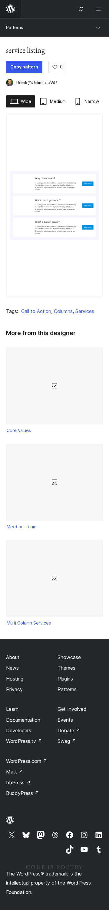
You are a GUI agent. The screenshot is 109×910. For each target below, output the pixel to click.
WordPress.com (26, 761)
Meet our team (21, 526)
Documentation (23, 720)
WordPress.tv (24, 741)
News (12, 668)
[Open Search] (81, 9)
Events (65, 720)
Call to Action (36, 311)
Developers (18, 730)
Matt (14, 772)
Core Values (19, 430)
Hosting (14, 679)
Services (84, 311)
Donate (69, 730)
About (12, 657)
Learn (12, 709)
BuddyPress (22, 793)
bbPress (18, 783)
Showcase (69, 657)
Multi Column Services (29, 622)
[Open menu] (99, 9)
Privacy (14, 689)
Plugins (65, 679)
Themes (66, 668)
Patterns (14, 27)
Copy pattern (24, 66)
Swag (67, 741)
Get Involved (72, 709)
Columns (63, 311)
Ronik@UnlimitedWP (36, 82)
